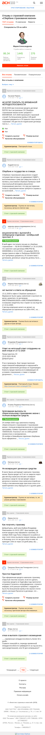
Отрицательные (35, 75)
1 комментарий (36, 317)
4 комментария (36, 202)
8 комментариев (35, 444)
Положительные (20, 75)
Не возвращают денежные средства (19, 468)
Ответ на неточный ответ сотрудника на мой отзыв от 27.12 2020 (21, 349)
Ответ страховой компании (14, 152)
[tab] (8, 22)
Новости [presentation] (31, 22)
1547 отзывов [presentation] (8, 22)
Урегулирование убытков (22, 8)
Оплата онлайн (22, 695)
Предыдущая (11, 670)
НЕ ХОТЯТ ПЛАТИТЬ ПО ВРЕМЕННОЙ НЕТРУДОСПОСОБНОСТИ (19, 103)
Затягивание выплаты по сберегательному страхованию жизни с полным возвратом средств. (21, 413)
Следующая (34, 670)
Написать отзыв (22, 65)
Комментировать (35, 142)
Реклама (22, 688)
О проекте (22, 680)
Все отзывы (7, 75)
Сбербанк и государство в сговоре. (19, 171)
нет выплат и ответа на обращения (19, 290)
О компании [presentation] (21, 22)
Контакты (22, 684)
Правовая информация (22, 691)
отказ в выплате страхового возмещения (21, 635)
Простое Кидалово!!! (12, 574)
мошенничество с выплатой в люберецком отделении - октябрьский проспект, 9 (20, 234)
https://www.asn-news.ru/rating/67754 (17, 386)
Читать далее (16, 124)
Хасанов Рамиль (14, 96)
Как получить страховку (13, 524)
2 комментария (36, 266)
